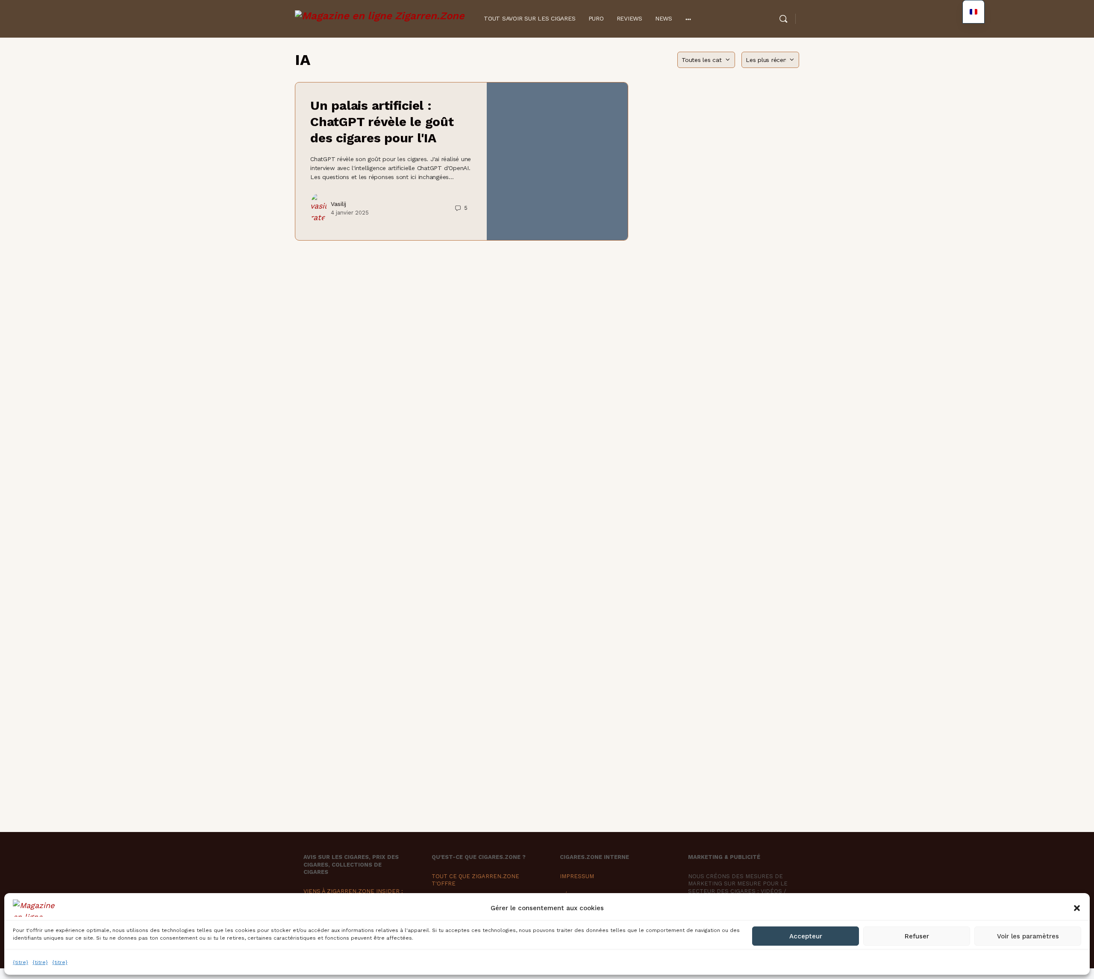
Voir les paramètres (1028, 936)
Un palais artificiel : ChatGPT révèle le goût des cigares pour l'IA (382, 121)
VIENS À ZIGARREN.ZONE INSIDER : (353, 891)
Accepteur (805, 936)
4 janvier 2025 (350, 212)
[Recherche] (783, 19)
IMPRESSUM (577, 876)
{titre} (20, 962)
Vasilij (338, 203)
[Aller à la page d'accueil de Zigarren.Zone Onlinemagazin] (380, 18)
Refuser (917, 936)
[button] (1077, 908)
